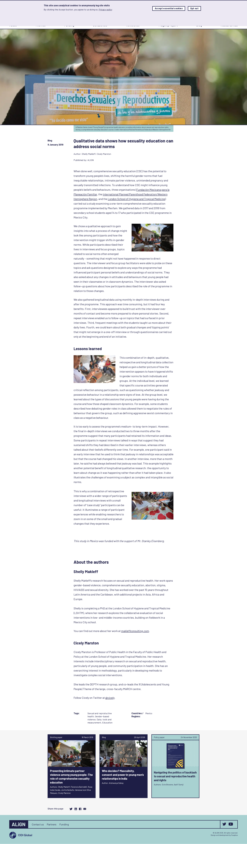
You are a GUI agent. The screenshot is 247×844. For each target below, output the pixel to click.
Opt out (194, 8)
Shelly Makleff (88, 153)
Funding (64, 824)
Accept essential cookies (169, 8)
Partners (51, 824)
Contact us (38, 824)
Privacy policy (105, 9)
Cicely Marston (104, 153)
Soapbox (234, 835)
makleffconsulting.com (135, 630)
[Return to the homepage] (19, 824)
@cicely (109, 697)
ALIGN (90, 160)
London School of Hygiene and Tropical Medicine (136, 198)
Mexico (148, 713)
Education (107, 722)
